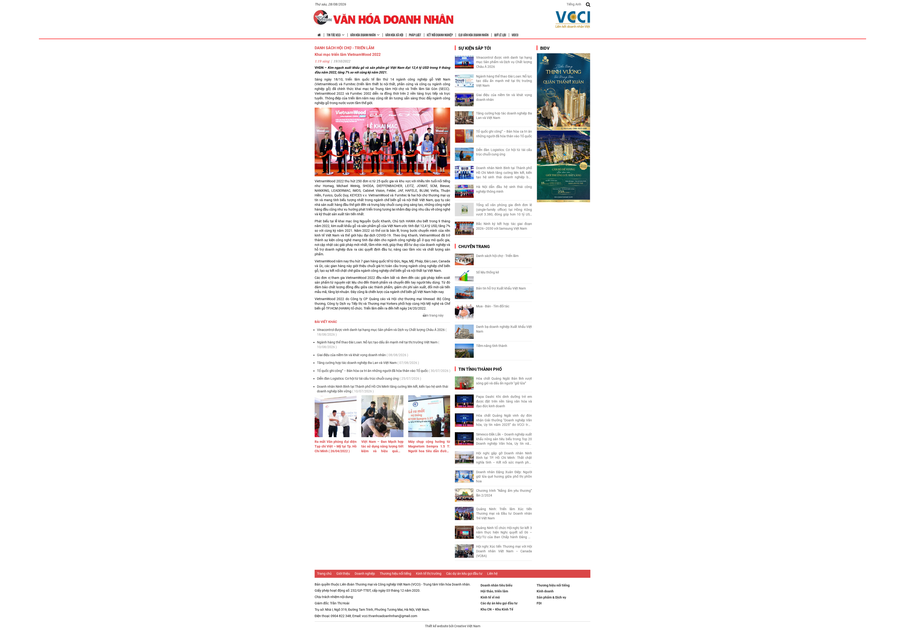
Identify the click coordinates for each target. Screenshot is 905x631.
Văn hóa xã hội (394, 34)
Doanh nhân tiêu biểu (496, 585)
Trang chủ (324, 573)
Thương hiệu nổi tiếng (395, 573)
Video (515, 34)
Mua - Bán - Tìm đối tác (492, 306)
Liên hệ (492, 573)
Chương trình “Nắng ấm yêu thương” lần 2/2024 (504, 493)
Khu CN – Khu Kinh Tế (497, 609)
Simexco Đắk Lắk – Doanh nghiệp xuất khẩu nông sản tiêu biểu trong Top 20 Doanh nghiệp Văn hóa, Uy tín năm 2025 (504, 439)
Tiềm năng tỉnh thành (491, 346)
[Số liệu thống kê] (464, 275)
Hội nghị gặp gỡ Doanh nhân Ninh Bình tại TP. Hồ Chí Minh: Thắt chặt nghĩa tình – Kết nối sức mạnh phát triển (504, 458)
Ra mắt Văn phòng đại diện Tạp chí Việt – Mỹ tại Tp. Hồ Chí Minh (336, 446)
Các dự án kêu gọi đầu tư (464, 573)
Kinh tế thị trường (428, 573)
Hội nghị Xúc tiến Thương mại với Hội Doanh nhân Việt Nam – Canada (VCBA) (504, 551)
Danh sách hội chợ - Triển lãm (497, 256)
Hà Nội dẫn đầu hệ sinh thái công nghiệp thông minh (504, 189)
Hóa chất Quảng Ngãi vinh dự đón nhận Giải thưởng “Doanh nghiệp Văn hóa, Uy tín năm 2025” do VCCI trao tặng (504, 420)
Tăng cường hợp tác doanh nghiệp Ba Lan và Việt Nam (368, 363)
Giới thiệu (343, 573)
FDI (539, 603)
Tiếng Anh (574, 4)
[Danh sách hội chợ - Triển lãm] (464, 259)
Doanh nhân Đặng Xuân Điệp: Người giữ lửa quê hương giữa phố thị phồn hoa (504, 476)
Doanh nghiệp (365, 573)
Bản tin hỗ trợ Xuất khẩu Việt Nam (501, 288)
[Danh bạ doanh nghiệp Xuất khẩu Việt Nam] (464, 332)
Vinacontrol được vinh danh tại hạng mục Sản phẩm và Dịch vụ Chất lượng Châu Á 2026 (382, 332)
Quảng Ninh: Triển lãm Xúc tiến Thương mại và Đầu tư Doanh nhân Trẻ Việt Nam (504, 513)
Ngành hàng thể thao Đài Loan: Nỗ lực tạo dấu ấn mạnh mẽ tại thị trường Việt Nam (378, 344)
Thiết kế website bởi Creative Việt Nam (452, 626)
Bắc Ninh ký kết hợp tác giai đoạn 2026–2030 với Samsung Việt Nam (504, 226)
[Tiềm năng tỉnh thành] (464, 351)
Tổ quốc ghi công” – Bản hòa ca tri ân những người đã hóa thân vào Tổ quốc (383, 371)
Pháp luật (415, 34)
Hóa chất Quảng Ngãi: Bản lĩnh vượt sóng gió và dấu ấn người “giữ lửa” (504, 381)
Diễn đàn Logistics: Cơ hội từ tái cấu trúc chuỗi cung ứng (369, 378)
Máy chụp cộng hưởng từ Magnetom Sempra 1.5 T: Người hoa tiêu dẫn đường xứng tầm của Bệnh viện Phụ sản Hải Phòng (429, 446)
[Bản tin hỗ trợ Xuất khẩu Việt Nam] (464, 292)
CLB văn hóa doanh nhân (473, 34)
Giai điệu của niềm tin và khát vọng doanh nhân (362, 355)
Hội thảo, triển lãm (494, 591)
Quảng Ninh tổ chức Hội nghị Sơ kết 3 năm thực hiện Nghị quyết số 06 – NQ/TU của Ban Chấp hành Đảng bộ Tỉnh (504, 533)
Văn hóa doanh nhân (363, 34)
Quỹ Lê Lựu (500, 34)
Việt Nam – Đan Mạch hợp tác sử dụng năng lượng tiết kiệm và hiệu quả (382, 446)
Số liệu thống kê (487, 272)
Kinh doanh (545, 591)
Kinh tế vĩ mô (490, 597)
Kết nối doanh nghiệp (440, 34)
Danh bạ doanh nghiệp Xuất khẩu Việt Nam (504, 329)
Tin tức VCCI (334, 34)
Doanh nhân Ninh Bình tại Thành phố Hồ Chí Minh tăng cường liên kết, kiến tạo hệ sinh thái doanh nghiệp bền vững (382, 389)
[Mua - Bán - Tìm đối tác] (464, 312)
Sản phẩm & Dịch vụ (551, 597)
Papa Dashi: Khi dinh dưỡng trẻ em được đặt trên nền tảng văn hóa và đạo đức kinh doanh (504, 401)
